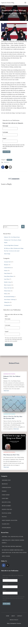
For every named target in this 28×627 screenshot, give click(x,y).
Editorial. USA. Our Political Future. (12, 237)
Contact (19, 615)
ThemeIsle (19, 623)
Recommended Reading (9, 296)
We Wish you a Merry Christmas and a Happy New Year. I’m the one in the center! (14, 551)
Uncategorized (7, 305)
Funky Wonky (7, 273)
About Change (7, 253)
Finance (5, 270)
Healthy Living (7, 282)
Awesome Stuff (7, 261)
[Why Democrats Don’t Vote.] (14, 441)
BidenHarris (6, 162)
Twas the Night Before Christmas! (11, 245)
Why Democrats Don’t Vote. (11, 455)
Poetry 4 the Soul (7, 287)
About (13, 615)
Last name (5, 132)
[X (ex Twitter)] (7, 565)
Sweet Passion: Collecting (9, 299)
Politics (9, 159)
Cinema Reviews (7, 267)
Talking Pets (6, 302)
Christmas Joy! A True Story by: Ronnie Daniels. (13, 541)
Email (4, 138)
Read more (6, 390)
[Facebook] (3, 565)
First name (5, 126)
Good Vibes (6, 279)
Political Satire (7, 290)
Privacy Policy (14, 619)
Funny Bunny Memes (8, 276)
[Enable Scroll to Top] (25, 624)
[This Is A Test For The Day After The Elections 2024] (14, 403)
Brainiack (6, 264)
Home (7, 615)
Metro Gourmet (7, 285)
